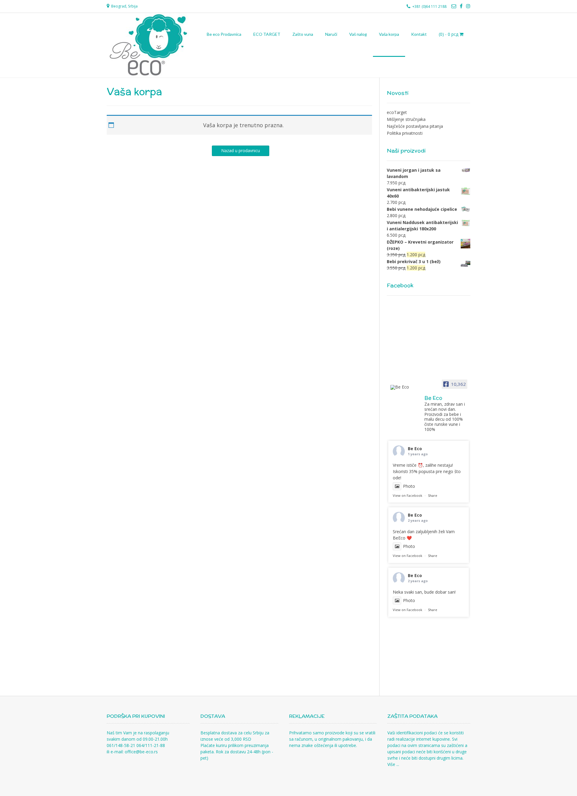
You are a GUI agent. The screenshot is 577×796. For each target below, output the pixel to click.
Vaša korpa (389, 34)
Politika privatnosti (405, 133)
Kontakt (419, 34)
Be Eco (415, 448)
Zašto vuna (302, 34)
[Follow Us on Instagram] (468, 6)
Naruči (331, 34)
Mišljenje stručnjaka (406, 119)
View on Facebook (407, 495)
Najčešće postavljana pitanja (415, 126)
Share (432, 495)
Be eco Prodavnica (224, 34)
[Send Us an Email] (453, 6)
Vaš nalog (358, 34)
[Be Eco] (405, 387)
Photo (409, 486)
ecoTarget (397, 112)
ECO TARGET (266, 34)
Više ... (393, 764)
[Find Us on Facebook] (461, 6)
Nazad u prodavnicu (240, 150)
